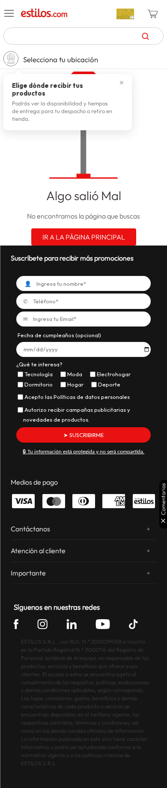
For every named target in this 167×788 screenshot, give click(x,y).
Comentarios (163, 499)
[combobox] (83, 36)
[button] (9, 14)
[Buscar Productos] (145, 36)
